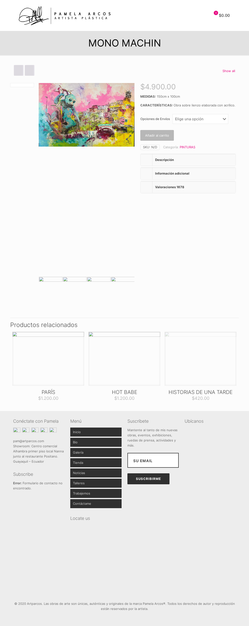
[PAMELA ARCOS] (65, 15)
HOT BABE (124, 392)
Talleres (79, 483)
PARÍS (48, 392)
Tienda (78, 463)
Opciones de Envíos (155, 119)
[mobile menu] (194, 15)
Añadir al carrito (157, 135)
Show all (228, 71)
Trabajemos (81, 493)
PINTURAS (187, 147)
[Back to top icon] (124, 592)
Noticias (79, 473)
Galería (78, 452)
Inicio (77, 432)
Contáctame (82, 503)
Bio (75, 442)
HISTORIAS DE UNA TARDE (200, 392)
